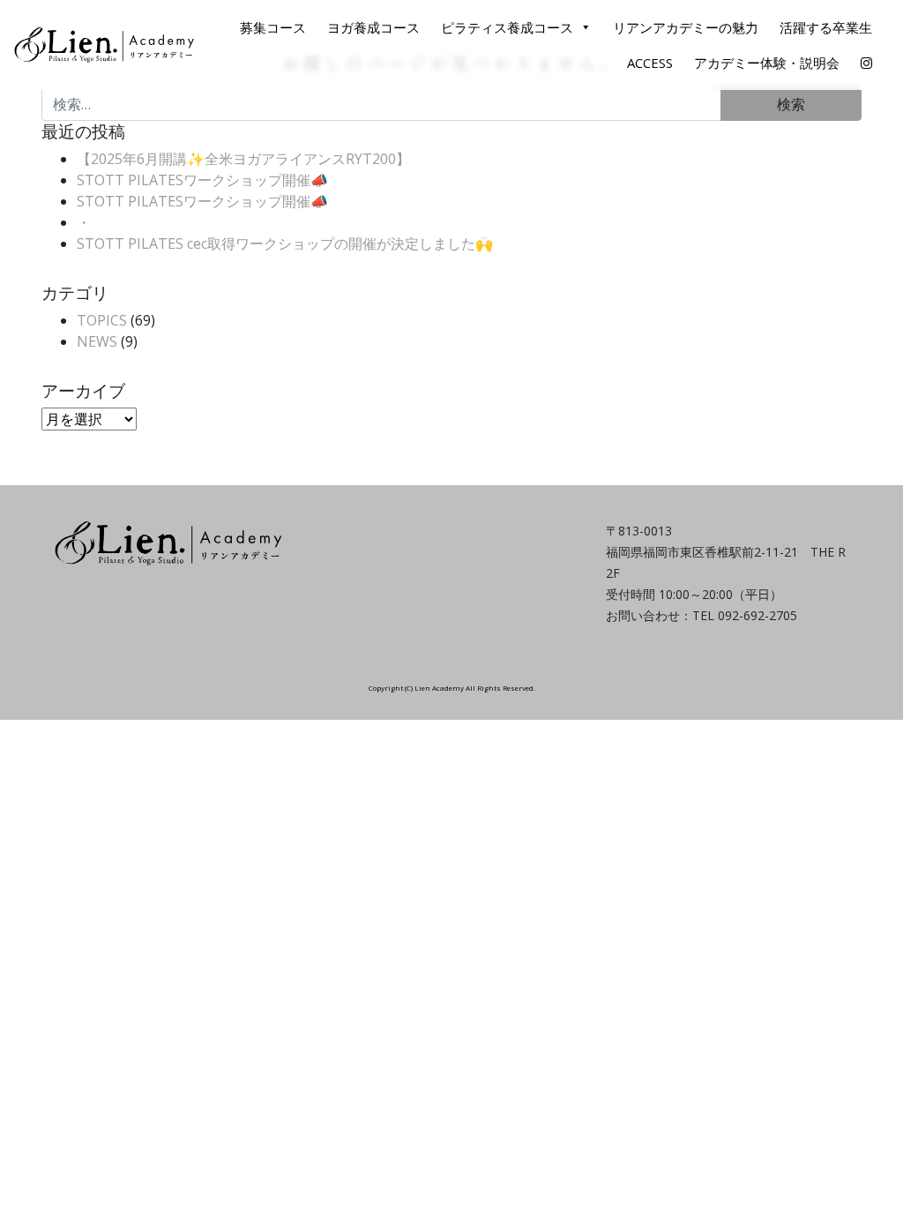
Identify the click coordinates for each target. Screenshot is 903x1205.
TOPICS (102, 320)
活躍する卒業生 (826, 27)
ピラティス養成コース (507, 27)
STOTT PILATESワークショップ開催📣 (202, 180)
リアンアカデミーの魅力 (685, 27)
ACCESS (650, 62)
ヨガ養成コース (373, 27)
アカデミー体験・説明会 (767, 62)
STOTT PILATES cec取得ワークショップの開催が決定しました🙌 (285, 243)
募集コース (273, 27)
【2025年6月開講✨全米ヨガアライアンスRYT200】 (243, 158)
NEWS (97, 341)
